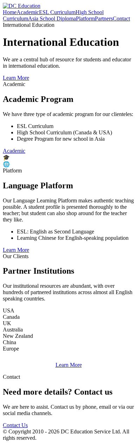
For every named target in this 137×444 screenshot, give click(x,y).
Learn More (16, 78)
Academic (28, 12)
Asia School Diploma (52, 19)
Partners (104, 19)
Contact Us (15, 425)
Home (10, 12)
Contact (121, 19)
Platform (85, 19)
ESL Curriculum (57, 12)
